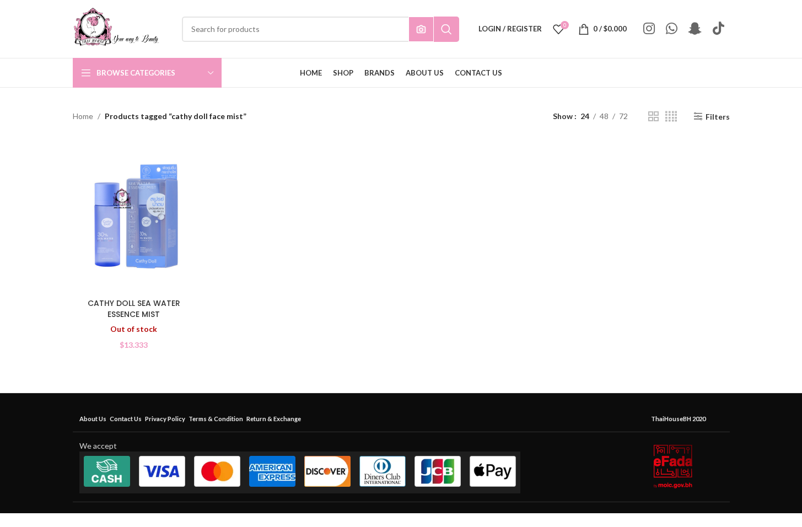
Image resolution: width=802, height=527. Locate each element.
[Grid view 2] (653, 116)
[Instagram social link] (649, 29)
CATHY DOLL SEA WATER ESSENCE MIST (134, 309)
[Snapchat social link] (695, 29)
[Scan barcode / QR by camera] (421, 29)
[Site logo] (116, 28)
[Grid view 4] (671, 116)
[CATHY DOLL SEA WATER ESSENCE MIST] (134, 216)
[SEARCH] (446, 29)
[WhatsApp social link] (671, 29)
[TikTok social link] (718, 29)
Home (83, 116)
